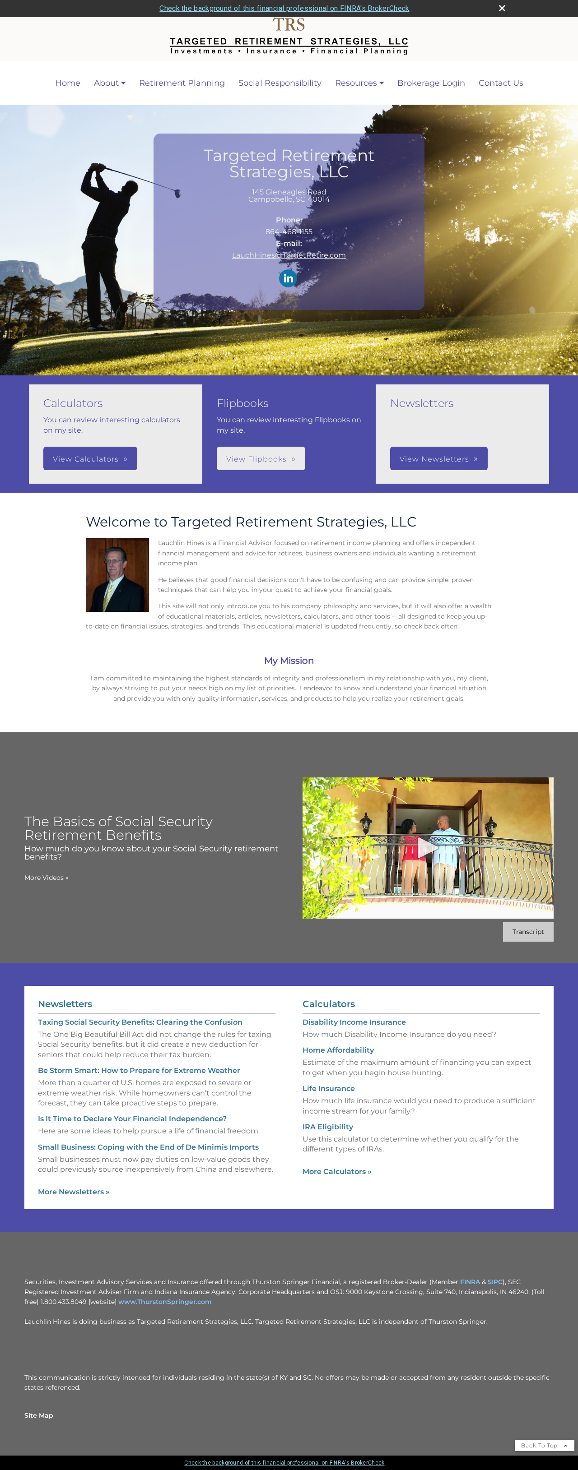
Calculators (329, 1003)
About (106, 83)
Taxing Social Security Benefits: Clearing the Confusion (140, 1022)
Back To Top (540, 1445)
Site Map (38, 1415)
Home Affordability (338, 1050)
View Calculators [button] (86, 459)
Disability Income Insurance (354, 1022)
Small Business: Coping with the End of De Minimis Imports (148, 1147)
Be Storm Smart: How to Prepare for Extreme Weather (139, 1070)
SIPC (495, 1282)
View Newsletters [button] (434, 459)
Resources (356, 83)
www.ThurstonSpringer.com (165, 1302)
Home (67, 83)
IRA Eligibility (328, 1127)
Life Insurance (329, 1088)
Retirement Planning (182, 83)
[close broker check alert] (502, 8)
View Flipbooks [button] (256, 459)
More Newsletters (74, 1192)
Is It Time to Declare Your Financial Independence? (132, 1118)
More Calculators (337, 1171)
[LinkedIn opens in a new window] (288, 279)
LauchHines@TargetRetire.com (289, 255)
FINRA (470, 1282)
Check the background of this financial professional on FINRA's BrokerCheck (284, 8)
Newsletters (65, 1003)
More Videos (46, 877)
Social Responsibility (280, 83)
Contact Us (501, 83)
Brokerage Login (431, 83)
